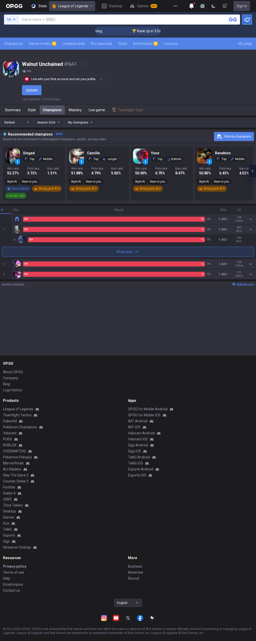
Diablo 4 (9, 493)
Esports (9, 535)
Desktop (9, 511)
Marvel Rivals (13, 463)
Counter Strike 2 (15, 481)
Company (10, 378)
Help (6, 578)
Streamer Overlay (17, 547)
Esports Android (140, 469)
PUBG (7, 439)
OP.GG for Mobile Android (148, 409)
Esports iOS (137, 475)
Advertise (135, 572)
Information (145, 43)
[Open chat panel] (252, 171)
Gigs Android (138, 445)
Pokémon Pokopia (17, 457)
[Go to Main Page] (14, 6)
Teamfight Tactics (17, 415)
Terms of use (13, 572)
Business (135, 566)
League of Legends (73, 6)
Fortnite (9, 487)
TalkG (7, 529)
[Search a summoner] (232, 20)
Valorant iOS (138, 439)
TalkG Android (139, 457)
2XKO (7, 499)
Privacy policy (14, 566)
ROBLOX (9, 445)
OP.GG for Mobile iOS (144, 415)
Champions (13, 43)
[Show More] (191, 6)
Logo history (12, 390)
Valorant (9, 433)
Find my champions (237, 136)
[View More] (175, 6)
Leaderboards (73, 43)
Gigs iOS (134, 451)
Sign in (241, 6)
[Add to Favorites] (82, 64)
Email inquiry (13, 584)
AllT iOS (134, 427)
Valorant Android (141, 433)
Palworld (10, 421)
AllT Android (138, 421)
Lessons (171, 43)
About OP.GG (13, 372)
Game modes (42, 43)
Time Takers (13, 505)
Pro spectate (101, 43)
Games (8, 517)
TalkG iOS (135, 463)
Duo (6, 523)
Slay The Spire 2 (15, 475)
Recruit (133, 578)
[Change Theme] (213, 6)
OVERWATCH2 (14, 451)
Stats (122, 43)
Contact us (11, 590)
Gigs (6, 541)
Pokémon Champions (20, 427)
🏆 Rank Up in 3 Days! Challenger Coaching (158, 31)
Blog (6, 384)
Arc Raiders (12, 469)
